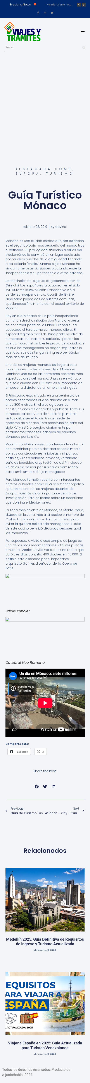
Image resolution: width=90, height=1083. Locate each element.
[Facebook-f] (38, 12)
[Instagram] (45, 12)
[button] (36, 786)
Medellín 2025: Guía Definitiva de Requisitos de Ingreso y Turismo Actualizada (45, 941)
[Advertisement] (45, 104)
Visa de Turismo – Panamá (61, 4)
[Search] (84, 47)
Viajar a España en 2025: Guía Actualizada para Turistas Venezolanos (45, 1045)
